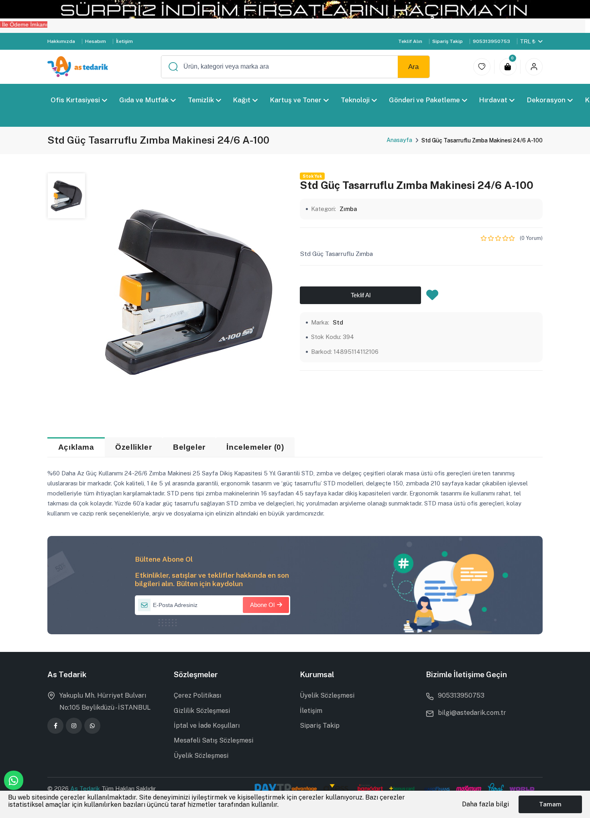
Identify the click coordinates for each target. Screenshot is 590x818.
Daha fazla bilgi (485, 804)
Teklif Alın (410, 41)
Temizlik (201, 100)
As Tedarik (86, 788)
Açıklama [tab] (76, 447)
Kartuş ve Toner (295, 100)
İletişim (124, 41)
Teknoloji (355, 100)
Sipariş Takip (447, 41)
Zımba (348, 208)
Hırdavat (493, 100)
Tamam (550, 804)
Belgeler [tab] (189, 447)
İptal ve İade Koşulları (207, 725)
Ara (413, 67)
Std (338, 322)
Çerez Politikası (197, 695)
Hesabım (95, 41)
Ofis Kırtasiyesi (75, 100)
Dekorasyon (546, 100)
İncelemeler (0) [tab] (255, 447)
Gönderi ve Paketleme (424, 100)
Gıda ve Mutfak (144, 100)
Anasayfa (399, 140)
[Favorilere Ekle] (432, 297)
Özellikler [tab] (133, 447)
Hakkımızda (61, 41)
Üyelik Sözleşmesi (201, 755)
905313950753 (491, 41)
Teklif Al (360, 295)
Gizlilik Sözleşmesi (202, 710)
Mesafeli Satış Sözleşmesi (213, 740)
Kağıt (242, 100)
